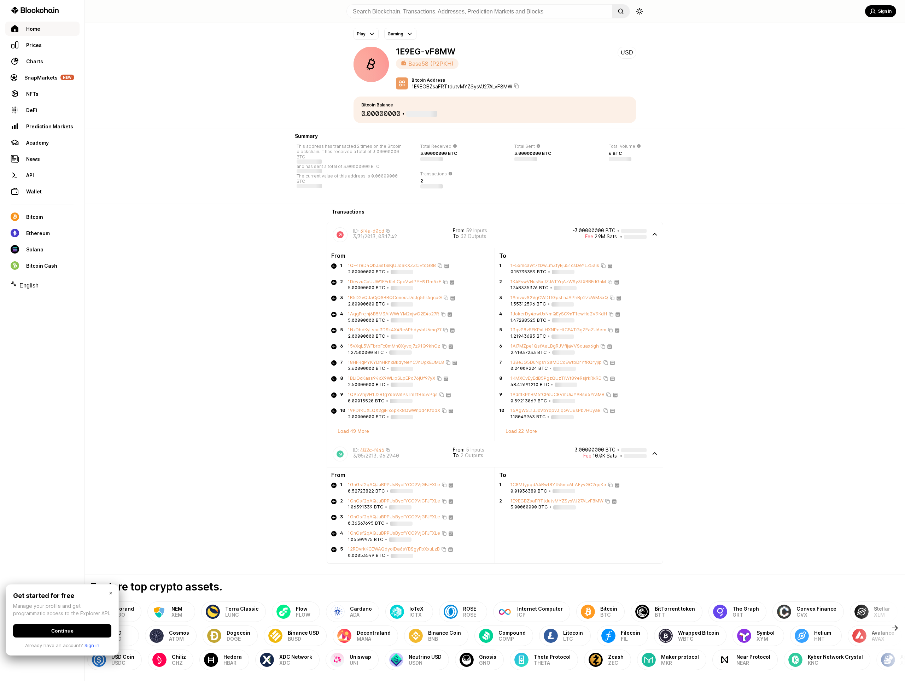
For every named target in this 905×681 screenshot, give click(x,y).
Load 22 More (521, 431)
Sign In (885, 11)
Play (361, 33)
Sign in (91, 645)
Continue (62, 631)
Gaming (395, 33)
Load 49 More (353, 431)
